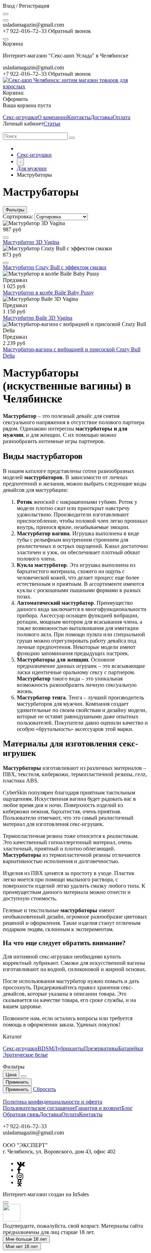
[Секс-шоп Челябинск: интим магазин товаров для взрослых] (75, 86)
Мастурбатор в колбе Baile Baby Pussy (48, 293)
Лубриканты (69, 1048)
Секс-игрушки (20, 117)
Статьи (52, 124)
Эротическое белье (25, 1055)
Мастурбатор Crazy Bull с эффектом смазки (54, 267)
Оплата (121, 117)
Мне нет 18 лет (22, 1246)
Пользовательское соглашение (39, 1108)
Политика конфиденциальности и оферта (52, 1102)
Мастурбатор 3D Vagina (31, 242)
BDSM (46, 1048)
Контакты (79, 117)
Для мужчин (32, 168)
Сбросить (44, 1089)
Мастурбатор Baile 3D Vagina (37, 318)
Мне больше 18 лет (26, 1239)
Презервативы (101, 1048)
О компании (52, 117)
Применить (17, 1082)
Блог (127, 1108)
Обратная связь (21, 1114)
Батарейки (130, 1048)
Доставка (102, 117)
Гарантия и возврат (98, 1108)
